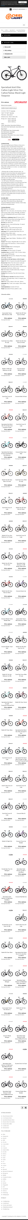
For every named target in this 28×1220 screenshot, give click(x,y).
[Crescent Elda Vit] (21, 806)
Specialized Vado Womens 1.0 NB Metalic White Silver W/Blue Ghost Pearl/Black (21, 566)
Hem (2, 30)
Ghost (4, 1155)
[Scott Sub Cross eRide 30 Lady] (7, 333)
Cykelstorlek (6, 1125)
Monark (5, 1169)
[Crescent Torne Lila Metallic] (21, 833)
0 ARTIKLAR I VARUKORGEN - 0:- (19, 9)
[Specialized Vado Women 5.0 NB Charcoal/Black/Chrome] (7, 1083)
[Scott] (11, 326)
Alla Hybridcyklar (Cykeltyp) (8, 132)
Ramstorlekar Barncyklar (9, 1122)
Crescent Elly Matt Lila (21, 896)
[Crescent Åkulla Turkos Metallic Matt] (7, 611)
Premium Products (7, 1177)
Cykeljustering (6, 1201)
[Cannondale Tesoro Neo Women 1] (7, 1000)
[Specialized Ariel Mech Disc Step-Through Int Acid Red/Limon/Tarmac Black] (21, 722)
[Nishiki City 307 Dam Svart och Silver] (21, 305)
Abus (4, 1134)
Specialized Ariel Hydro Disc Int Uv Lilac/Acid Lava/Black (21, 954)
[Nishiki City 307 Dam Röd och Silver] (21, 500)
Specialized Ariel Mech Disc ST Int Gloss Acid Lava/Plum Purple (7, 426)
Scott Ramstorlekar (7, 1118)
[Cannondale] (11, 298)
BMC (4, 1140)
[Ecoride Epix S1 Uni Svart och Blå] (7, 917)
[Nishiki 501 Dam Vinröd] (21, 694)
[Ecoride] (11, 854)
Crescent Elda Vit (21, 813)
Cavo (4, 1146)
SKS (4, 1187)
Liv (3, 1167)
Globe (4, 1159)
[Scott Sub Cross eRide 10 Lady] (21, 667)
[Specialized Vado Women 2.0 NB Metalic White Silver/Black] (21, 972)
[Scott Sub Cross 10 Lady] (21, 416)
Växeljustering (6, 1209)
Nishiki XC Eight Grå (7, 841)
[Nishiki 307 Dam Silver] (7, 722)
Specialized (12, 30)
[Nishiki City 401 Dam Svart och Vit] (21, 639)
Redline (4, 1179)
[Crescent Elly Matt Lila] (21, 889)
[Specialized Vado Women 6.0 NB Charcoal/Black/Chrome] (21, 1028)
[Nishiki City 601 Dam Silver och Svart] (7, 472)
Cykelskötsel (6, 1203)
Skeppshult (5, 1185)
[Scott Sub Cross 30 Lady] (21, 528)
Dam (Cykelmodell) (14, 130)
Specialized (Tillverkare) (7, 135)
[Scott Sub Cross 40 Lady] (7, 389)
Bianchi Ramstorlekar (8, 1116)
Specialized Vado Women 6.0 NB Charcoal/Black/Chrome (21, 1037)
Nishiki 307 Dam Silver (7, 730)
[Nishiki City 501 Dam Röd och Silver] (7, 583)
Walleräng (5, 1192)
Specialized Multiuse (20, 30)
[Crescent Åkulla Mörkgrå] (7, 1028)
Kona (4, 1163)
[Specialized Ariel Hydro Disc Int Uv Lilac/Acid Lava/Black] (21, 944)
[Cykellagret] (14, 16)
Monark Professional (8, 1171)
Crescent (5, 1148)
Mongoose (5, 1173)
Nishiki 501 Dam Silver (7, 952)
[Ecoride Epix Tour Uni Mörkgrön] (7, 861)
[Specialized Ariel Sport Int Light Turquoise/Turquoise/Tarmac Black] (7, 694)
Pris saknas (8, 318)
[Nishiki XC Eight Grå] (7, 833)
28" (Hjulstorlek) (5, 130)
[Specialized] (11, 409)
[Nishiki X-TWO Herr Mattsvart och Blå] (7, 361)
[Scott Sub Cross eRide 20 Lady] (21, 472)
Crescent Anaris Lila (21, 591)
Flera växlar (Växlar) (18, 135)
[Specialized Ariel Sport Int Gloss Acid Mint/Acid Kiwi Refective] (7, 444)
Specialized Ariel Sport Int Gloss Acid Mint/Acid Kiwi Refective (7, 453)
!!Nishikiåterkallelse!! (8, 1207)
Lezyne (4, 1165)
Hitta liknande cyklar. (6, 136)
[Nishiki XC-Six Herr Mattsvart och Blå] (7, 667)
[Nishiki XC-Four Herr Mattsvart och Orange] (7, 528)
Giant (4, 1157)
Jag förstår (22, 2)
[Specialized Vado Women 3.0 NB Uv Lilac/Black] (21, 861)
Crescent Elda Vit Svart (21, 396)
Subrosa (5, 1190)
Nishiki (4, 1175)
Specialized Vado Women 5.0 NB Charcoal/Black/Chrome (7, 1093)
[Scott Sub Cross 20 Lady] (7, 500)
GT (3, 1161)
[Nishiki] (25, 298)
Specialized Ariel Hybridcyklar (9, 31)
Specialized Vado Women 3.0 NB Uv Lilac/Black (21, 870)
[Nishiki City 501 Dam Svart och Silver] (21, 333)
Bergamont (5, 1136)
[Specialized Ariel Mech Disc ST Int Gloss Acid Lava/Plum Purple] (7, 416)
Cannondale (5, 1144)
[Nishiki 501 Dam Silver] (7, 944)
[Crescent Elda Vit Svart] (21, 389)
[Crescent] (25, 354)
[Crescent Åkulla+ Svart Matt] (7, 639)
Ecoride (4, 1152)
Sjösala (4, 1183)
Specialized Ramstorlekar (8, 1120)
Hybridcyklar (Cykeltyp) (7, 133)
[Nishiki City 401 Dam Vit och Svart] (7, 555)
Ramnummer (6, 1127)
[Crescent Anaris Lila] (21, 583)
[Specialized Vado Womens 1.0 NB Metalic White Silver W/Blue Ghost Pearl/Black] (21, 555)
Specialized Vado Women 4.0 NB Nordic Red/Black (7, 898)
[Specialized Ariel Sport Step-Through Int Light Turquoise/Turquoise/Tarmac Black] (21, 750)
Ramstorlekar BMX (7, 1124)
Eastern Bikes (6, 1150)
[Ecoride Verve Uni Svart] (21, 1056)
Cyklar (6, 30)
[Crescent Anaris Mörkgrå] (7, 972)
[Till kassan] (11, 9)
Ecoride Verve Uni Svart (21, 1063)
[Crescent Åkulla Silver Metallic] (21, 1083)
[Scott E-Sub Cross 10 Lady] (7, 778)
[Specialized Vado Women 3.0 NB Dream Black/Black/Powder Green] (7, 1056)
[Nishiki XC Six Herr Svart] (21, 1000)
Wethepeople (6, 1194)
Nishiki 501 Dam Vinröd (21, 702)
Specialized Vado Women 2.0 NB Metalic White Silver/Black (21, 982)
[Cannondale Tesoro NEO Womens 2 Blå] (7, 305)
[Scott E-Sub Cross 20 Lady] (21, 917)
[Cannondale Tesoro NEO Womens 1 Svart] (21, 611)
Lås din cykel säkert (7, 1205)
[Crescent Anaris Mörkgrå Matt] (21, 361)
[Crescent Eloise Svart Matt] (21, 444)
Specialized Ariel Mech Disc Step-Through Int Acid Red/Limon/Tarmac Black (21, 733)
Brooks (4, 1142)
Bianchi (4, 1138)
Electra (4, 1153)
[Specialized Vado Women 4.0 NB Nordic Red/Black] (7, 889)
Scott (4, 1181)
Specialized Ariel (21, 31)
